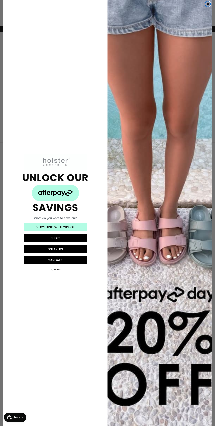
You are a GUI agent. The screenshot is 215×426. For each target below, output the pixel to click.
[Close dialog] (208, 4)
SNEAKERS (55, 249)
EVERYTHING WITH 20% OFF (55, 227)
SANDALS (55, 260)
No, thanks (55, 269)
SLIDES (55, 238)
